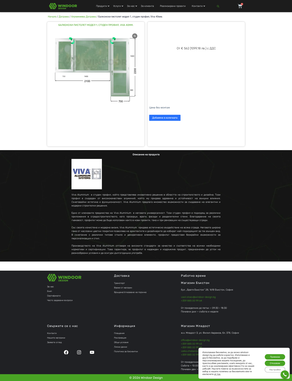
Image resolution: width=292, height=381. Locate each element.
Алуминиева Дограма (83, 16)
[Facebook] (66, 352)
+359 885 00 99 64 (191, 300)
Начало (52, 16)
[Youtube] (92, 352)
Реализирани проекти (173, 6)
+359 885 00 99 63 (191, 343)
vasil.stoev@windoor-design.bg (198, 297)
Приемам (275, 356)
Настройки (275, 369)
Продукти (101, 6)
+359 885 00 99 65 (191, 347)
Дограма (64, 16)
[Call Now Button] (285, 374)
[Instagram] (79, 352)
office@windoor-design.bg (195, 340)
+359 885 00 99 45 (191, 354)
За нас (131, 6)
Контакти (197, 6)
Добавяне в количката (164, 117)
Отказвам (275, 363)
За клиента (147, 6)
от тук (217, 374)
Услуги (117, 6)
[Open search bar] (218, 6)
